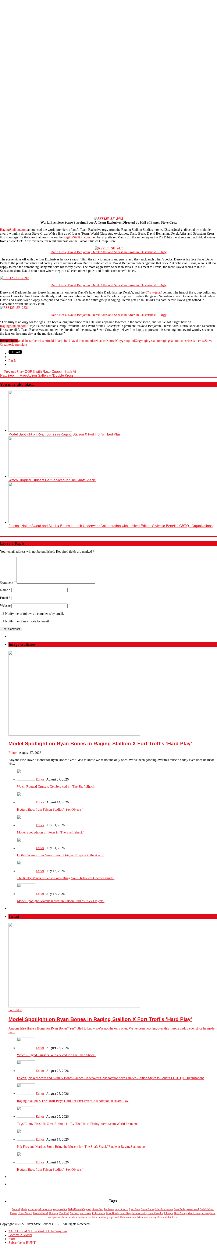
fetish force (143, 1217)
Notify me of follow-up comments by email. (34, 613)
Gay (119, 340)
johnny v (168, 1213)
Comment (8, 582)
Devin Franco (147, 1209)
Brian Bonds (112, 1213)
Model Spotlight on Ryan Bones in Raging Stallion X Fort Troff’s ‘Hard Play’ (64, 434)
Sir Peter (74, 1213)
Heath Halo (119, 1217)
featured (110, 340)
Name (5, 590)
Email (5, 598)
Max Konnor (194, 1213)
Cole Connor (98, 1213)
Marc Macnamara (164, 1209)
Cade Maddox (207, 1209)
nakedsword (192, 1209)
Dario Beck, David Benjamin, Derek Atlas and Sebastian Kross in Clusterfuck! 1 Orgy (109, 252)
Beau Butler (180, 1209)
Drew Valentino (155, 1213)
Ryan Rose (134, 1209)
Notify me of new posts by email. (27, 621)
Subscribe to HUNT (22, 1242)
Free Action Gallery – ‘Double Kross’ (47, 375)
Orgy (138, 340)
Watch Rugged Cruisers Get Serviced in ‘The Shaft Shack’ (52, 480)
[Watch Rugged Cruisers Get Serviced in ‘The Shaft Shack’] (40, 476)
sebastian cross (195, 340)
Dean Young (180, 1213)
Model (24, 1209)
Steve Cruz (97, 1209)
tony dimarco (121, 1209)
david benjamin (81, 340)
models (71, 1217)
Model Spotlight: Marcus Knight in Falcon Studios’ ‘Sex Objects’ (60, 901)
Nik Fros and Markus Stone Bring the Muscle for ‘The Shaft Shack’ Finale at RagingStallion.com (82, 1146)
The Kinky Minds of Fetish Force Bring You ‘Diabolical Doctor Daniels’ (65, 878)
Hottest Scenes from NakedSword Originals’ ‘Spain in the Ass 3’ (60, 855)
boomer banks (139, 1213)
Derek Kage (126, 1213)
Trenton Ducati (40, 1213)
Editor (12, 752)
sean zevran (85, 1213)
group (126, 340)
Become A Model (20, 1235)
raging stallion (151, 340)
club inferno (171, 1217)
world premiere (17, 344)
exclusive (33, 1209)
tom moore (131, 1217)
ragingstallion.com (173, 340)
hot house (109, 1209)
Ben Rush (64, 1213)
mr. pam (206, 1213)
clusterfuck (31, 340)
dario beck (64, 340)
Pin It (12, 360)
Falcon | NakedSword (21, 1213)
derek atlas (98, 340)
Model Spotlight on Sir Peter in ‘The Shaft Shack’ (50, 832)
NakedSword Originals (80, 1209)
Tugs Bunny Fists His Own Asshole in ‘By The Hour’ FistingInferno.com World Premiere (77, 1124)
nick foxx (62, 1217)
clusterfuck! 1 (47, 340)
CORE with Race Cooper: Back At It (51, 371)
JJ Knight (53, 1213)
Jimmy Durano (156, 1217)
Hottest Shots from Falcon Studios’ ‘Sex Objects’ (50, 809)
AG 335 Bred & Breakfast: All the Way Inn (37, 1231)
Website (5, 605)
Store (11, 1239)
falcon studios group (102, 1217)
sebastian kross (83, 1217)
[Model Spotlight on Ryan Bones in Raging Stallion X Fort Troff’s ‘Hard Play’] (40, 430)
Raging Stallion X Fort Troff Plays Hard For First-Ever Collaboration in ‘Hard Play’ (73, 1101)
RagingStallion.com (13, 229)
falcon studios (45, 1209)
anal (21, 340)
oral (132, 340)
